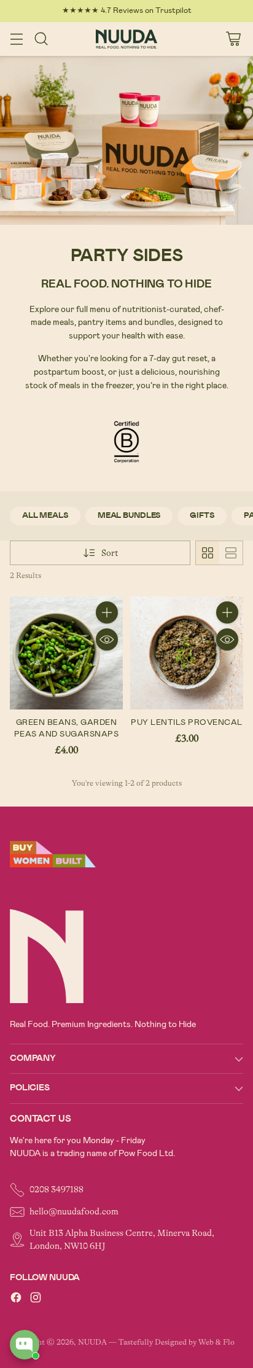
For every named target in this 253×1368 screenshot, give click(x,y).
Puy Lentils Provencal (187, 722)
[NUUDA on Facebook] (16, 1299)
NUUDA (92, 1342)
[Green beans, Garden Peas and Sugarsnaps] (66, 652)
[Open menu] (16, 39)
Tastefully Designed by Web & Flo (177, 1342)
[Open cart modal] (233, 39)
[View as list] (231, 553)
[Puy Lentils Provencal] (186, 652)
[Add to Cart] (107, 612)
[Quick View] (107, 639)
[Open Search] (40, 39)
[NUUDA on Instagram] (35, 1299)
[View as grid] (207, 553)
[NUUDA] (126, 39)
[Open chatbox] (24, 1344)
